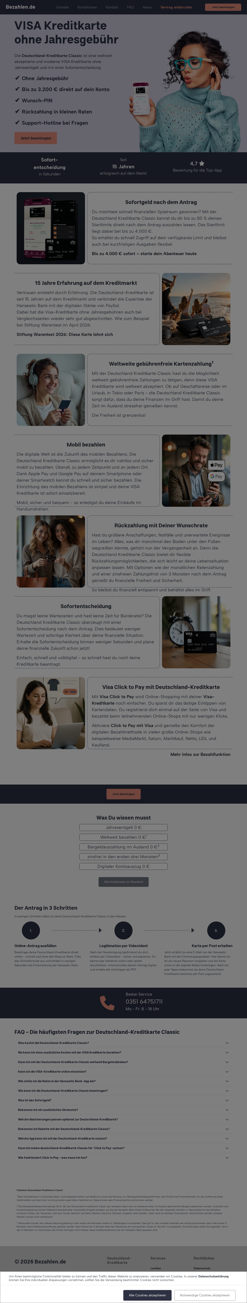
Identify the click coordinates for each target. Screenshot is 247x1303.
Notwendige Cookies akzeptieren (205, 1295)
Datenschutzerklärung (213, 1276)
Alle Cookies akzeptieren (147, 1295)
